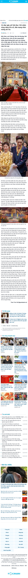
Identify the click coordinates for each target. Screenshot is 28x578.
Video (21, 529)
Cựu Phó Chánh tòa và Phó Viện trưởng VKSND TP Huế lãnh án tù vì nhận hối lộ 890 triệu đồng (14, 440)
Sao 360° (21, 544)
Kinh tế (7, 538)
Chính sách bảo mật (5, 565)
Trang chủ (7, 529)
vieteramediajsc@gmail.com (18, 559)
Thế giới (7, 535)
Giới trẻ (21, 538)
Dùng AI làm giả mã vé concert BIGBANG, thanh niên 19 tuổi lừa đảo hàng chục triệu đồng (14, 417)
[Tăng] (13, 33)
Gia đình (21, 541)
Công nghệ (7, 547)
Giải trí (7, 541)
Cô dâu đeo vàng (14, 325)
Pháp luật (21, 532)
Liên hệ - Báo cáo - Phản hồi (17, 565)
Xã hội (7, 532)
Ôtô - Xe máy (21, 547)
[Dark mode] (26, 1)
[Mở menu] (2, 1)
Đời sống (7, 544)
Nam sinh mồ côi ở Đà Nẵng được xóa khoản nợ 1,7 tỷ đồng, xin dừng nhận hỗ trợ (14, 456)
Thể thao (21, 535)
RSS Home (14, 568)
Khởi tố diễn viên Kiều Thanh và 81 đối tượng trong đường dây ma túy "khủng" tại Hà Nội (14, 445)
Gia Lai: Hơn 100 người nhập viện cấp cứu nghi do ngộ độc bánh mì (14, 421)
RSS (26, 565)
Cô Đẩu (4, 325)
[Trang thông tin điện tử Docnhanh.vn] (13, 1)
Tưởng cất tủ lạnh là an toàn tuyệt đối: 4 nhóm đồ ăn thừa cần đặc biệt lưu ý (14, 453)
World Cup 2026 (7, 550)
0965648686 (6, 559)
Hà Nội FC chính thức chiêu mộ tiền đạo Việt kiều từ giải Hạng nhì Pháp (14, 449)
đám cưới (8, 325)
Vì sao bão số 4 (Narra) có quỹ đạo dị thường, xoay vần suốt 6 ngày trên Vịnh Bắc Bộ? (14, 425)
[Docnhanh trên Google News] (4, 33)
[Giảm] (8, 33)
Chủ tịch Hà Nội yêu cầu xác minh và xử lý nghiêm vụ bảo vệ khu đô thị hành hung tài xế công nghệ (14, 435)
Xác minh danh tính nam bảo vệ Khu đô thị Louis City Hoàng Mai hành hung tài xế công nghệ (14, 430)
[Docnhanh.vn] (14, 574)
